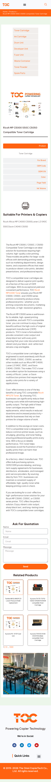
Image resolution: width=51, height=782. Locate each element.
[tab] (25, 146)
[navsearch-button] (45, 5)
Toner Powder (20, 67)
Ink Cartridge (20, 36)
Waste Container (22, 61)
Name (6, 527)
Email (5, 537)
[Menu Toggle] (24, 4)
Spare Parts (19, 73)
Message (7, 547)
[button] (39, 756)
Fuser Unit (19, 55)
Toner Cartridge (21, 30)
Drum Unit (19, 42)
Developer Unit (21, 49)
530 (11, 647)
